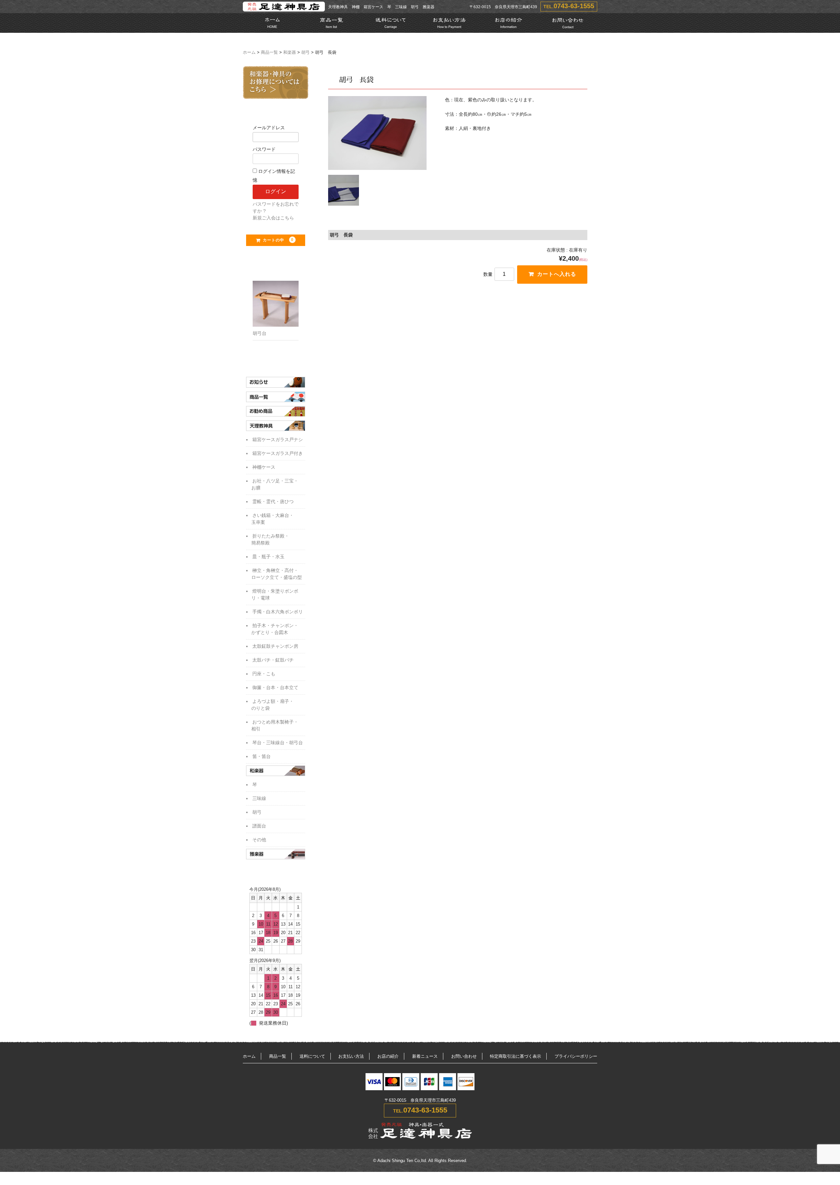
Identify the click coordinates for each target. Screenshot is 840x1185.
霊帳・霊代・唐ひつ (273, 501)
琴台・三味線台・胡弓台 (277, 742)
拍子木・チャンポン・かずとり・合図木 (274, 629)
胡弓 (305, 52)
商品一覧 (269, 52)
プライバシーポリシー (576, 1056)
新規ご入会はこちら (273, 217)
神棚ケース (263, 467)
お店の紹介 (388, 1056)
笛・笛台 (261, 756)
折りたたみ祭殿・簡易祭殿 (270, 539)
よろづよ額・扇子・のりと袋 (272, 705)
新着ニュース (425, 1056)
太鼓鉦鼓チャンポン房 (275, 646)
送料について (312, 1056)
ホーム (249, 52)
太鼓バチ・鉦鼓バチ (273, 660)
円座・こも (263, 673)
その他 (259, 839)
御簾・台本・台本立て (275, 687)
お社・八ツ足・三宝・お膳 (274, 484)
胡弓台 (259, 333)
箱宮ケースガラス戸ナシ (277, 439)
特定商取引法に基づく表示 (515, 1056)
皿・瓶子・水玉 (268, 556)
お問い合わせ (464, 1056)
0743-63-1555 (574, 6)
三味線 (259, 798)
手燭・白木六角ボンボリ (277, 611)
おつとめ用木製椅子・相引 (274, 725)
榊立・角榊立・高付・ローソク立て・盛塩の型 (276, 574)
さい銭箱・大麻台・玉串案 (272, 519)
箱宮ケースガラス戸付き (277, 453)
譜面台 (259, 825)
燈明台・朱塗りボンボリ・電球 (274, 594)
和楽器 (289, 52)
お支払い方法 (351, 1056)
